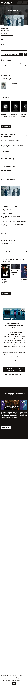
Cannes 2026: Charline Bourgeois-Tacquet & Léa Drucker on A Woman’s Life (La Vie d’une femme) (9, 414)
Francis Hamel (23, 115)
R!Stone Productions (7, 35)
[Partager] (21, 54)
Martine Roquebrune (5, 115)
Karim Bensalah (5, 30)
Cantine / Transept (14, 272)
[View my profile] (25, 2)
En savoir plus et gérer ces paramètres (10, 680)
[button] (18, 188)
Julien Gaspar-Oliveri (15, 333)
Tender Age (10, 332)
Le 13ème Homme (4, 280)
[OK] (14, 683)
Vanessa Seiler (14, 115)
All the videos (6, 427)
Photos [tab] (14, 183)
